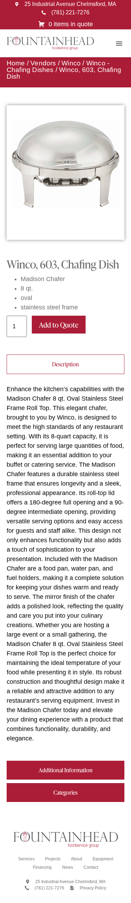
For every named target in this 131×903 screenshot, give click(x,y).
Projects (52, 859)
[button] (119, 43)
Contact (90, 867)
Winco (71, 63)
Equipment (103, 859)
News (67, 867)
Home (16, 63)
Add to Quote (58, 325)
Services (26, 859)
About (76, 859)
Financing (42, 867)
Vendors (43, 63)
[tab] (66, 364)
